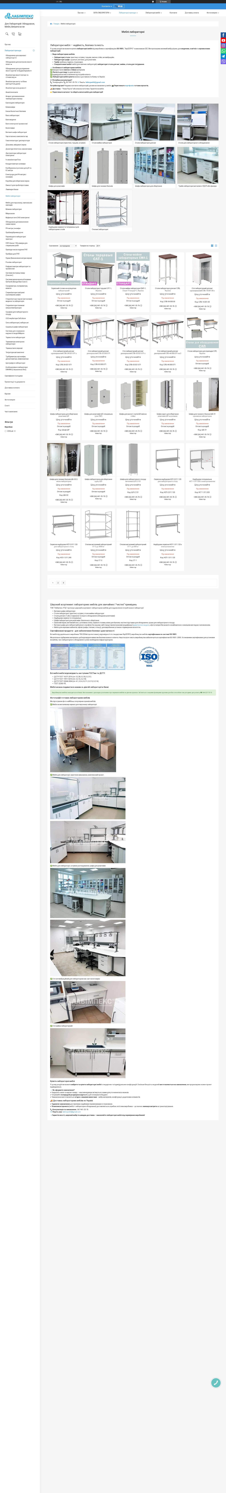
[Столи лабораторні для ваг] (155, 124)
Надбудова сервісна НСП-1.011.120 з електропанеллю (167, 546)
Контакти (173, 13)
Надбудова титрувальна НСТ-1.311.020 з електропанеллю (202, 480)
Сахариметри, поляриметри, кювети (17, 287)
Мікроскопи (10, 213)
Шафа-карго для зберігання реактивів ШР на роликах (168, 415)
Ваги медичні (11, 120)
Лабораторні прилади (127, 13)
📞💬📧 (119, 6)
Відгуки (7, 394)
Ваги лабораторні (12, 115)
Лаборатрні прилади (13, 50)
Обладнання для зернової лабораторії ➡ (16, 57)
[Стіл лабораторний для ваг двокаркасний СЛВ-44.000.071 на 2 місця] (167, 331)
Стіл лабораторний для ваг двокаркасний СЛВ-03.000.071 (98, 352)
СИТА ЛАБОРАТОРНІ (101, 13)
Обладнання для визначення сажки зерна (17, 223)
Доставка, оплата (192, 13)
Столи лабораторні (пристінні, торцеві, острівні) (67, 143)
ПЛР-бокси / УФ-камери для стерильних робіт (16, 244)
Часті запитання (11, 412)
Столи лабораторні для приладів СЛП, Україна (202, 352)
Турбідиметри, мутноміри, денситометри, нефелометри (17, 358)
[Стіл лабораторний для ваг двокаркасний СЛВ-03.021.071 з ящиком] (133, 331)
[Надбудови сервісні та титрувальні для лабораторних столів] (68, 211)
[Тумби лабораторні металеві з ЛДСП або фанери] (198, 168)
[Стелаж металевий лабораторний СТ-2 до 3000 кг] (98, 525)
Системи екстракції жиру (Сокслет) (15, 274)
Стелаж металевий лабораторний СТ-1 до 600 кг (133, 546)
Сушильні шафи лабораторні (17, 327)
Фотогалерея (10, 400)
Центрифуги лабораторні (15, 363)
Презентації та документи (15, 382)
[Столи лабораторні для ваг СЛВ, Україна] (167, 268)
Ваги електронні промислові (17, 124)
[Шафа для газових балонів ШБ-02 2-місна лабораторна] (63, 459)
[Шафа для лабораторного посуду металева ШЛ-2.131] (133, 459)
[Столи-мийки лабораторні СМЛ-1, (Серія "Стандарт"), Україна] (133, 268)
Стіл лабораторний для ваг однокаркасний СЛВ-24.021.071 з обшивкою (64, 353)
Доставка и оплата (12, 388)
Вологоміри (10, 128)
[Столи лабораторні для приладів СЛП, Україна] (202, 331)
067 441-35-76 (82, 1109)
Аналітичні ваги (12, 92)
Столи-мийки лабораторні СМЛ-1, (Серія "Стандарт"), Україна (133, 289)
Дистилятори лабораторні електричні (16, 154)
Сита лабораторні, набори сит (17, 323)
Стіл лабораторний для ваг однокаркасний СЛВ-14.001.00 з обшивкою (202, 290)
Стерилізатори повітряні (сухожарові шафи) (15, 294)
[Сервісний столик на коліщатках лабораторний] (63, 268)
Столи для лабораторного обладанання (194, 143)
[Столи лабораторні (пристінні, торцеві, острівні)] (68, 124)
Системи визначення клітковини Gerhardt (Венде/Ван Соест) (18, 280)
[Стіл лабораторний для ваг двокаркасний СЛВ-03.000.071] (98, 331)
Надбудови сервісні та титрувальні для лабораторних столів (64, 228)
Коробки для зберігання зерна (17, 181)
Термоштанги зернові (14, 348)
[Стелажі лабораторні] (111, 211)
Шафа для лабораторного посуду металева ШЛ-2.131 (133, 480)
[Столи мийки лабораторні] (111, 124)
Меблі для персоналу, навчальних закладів (19, 204)
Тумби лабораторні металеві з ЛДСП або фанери (197, 186)
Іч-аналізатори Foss (13, 160)
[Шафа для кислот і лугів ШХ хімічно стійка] (133, 394)
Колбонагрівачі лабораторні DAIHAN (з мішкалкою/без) (17, 368)
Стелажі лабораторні (100, 229)
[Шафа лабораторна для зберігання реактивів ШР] (63, 394)
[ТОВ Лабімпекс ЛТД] (20, 16)
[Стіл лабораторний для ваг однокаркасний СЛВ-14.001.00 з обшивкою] (202, 268)
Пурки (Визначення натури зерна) (19, 258)
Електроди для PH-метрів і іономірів (16, 176)
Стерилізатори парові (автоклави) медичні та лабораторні (19, 300)
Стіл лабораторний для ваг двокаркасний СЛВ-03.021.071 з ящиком (133, 353)
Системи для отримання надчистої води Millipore (15, 332)
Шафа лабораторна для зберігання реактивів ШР (64, 415)
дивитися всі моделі (141, 625)
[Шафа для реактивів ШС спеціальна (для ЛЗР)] (98, 394)
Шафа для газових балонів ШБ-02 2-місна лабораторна (64, 480)
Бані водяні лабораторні (15, 103)
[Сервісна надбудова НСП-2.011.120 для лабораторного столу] (167, 459)
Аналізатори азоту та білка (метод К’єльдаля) (16, 83)
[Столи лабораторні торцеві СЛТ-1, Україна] (98, 268)
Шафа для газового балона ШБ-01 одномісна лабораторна (202, 415)
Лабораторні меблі (152, 13)
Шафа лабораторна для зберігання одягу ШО (98, 480)
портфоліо (129, 86)
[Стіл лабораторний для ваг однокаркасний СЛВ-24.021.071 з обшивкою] (63, 331)
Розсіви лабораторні (14, 262)
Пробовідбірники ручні (14, 232)
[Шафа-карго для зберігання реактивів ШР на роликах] (167, 394)
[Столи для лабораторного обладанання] (198, 124)
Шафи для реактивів (57, 186)
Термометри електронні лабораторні (15, 343)
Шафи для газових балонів (102, 186)
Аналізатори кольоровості (16, 88)
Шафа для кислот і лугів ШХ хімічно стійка (133, 415)
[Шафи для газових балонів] (111, 168)
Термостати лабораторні (15, 337)
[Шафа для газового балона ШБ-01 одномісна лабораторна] (202, 394)
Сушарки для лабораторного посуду (17, 313)
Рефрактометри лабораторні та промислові (18, 268)
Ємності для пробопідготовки (17, 185)
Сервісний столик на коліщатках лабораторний (63, 289)
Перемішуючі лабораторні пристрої (16, 238)
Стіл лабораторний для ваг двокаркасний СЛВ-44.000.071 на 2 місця (167, 353)
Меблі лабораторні (13, 196)
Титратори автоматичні (15, 352)
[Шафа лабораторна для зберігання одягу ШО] (98, 459)
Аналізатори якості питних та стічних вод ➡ (17, 76)
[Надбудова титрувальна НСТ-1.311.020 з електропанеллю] (202, 459)
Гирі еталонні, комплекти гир (17, 136)
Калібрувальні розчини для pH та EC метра (18, 169)
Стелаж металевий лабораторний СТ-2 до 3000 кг (98, 546)
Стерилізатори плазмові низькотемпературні (15, 306)
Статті (7, 406)
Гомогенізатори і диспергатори (18, 141)
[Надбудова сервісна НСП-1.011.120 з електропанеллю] (167, 525)
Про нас (8, 44)
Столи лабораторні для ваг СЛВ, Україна (167, 289)
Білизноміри (10, 107)
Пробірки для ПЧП (12, 254)
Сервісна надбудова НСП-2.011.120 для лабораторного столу (167, 480)
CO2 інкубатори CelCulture (16, 318)
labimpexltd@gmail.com (95, 82)
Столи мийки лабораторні (102, 143)
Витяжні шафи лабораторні (16, 132)
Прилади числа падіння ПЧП (16, 250)
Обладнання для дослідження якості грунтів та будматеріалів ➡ (19, 70)
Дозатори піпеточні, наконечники (19, 149)
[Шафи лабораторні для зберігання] (155, 168)
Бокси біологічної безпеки (16, 111)
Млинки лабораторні (14, 209)
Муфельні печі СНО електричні (17, 218)
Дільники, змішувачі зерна (16, 145)
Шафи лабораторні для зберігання (148, 186)
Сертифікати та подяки (14, 376)
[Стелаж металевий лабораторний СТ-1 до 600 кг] (133, 525)
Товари (56, 24)
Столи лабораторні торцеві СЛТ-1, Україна (98, 289)
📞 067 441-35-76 (70, 82)
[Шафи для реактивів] (68, 168)
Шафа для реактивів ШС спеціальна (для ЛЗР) (98, 415)
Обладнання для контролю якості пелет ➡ (19, 63)
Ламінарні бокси (12, 189)
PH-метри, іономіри (13, 228)
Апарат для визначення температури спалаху (15, 97)
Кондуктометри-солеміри (16, 164)
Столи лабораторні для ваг (145, 143)
